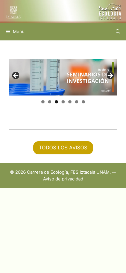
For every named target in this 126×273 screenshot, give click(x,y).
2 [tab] (49, 101)
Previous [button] (16, 75)
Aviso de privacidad (63, 179)
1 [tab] (43, 101)
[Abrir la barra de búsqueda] (118, 31)
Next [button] (109, 75)
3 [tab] (56, 101)
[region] (63, 77)
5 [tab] (69, 101)
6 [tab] (76, 101)
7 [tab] (83, 101)
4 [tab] (63, 101)
